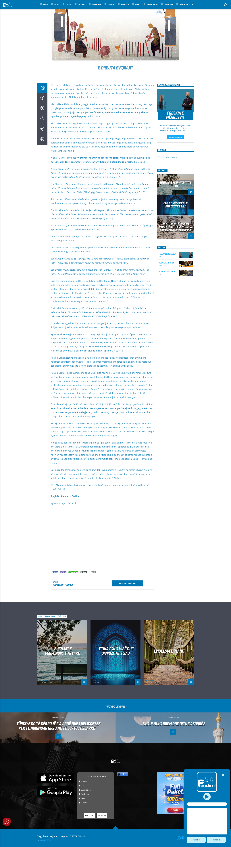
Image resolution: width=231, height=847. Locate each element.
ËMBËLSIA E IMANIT (169, 650)
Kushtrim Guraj (63, 585)
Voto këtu (89, 815)
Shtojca (125, 4)
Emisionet (96, 4)
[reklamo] (175, 813)
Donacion (168, 4)
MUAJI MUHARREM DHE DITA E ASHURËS (174, 723)
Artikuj (81, 4)
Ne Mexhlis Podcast (167, 271)
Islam (56, 4)
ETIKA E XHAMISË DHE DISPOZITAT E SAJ (175, 204)
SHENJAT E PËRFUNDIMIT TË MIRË (175, 184)
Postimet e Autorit (127, 583)
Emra (137, 4)
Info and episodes (175, 137)
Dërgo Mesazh (186, 4)
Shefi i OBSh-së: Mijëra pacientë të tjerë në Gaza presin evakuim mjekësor (175, 227)
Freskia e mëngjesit (168, 253)
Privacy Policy (46, 840)
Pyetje (110, 4)
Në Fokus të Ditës (166, 262)
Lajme (68, 4)
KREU (45, 4)
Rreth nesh (152, 4)
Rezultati (102, 815)
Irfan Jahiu (43, 680)
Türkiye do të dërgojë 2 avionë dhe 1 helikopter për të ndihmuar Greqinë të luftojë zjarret (58, 726)
